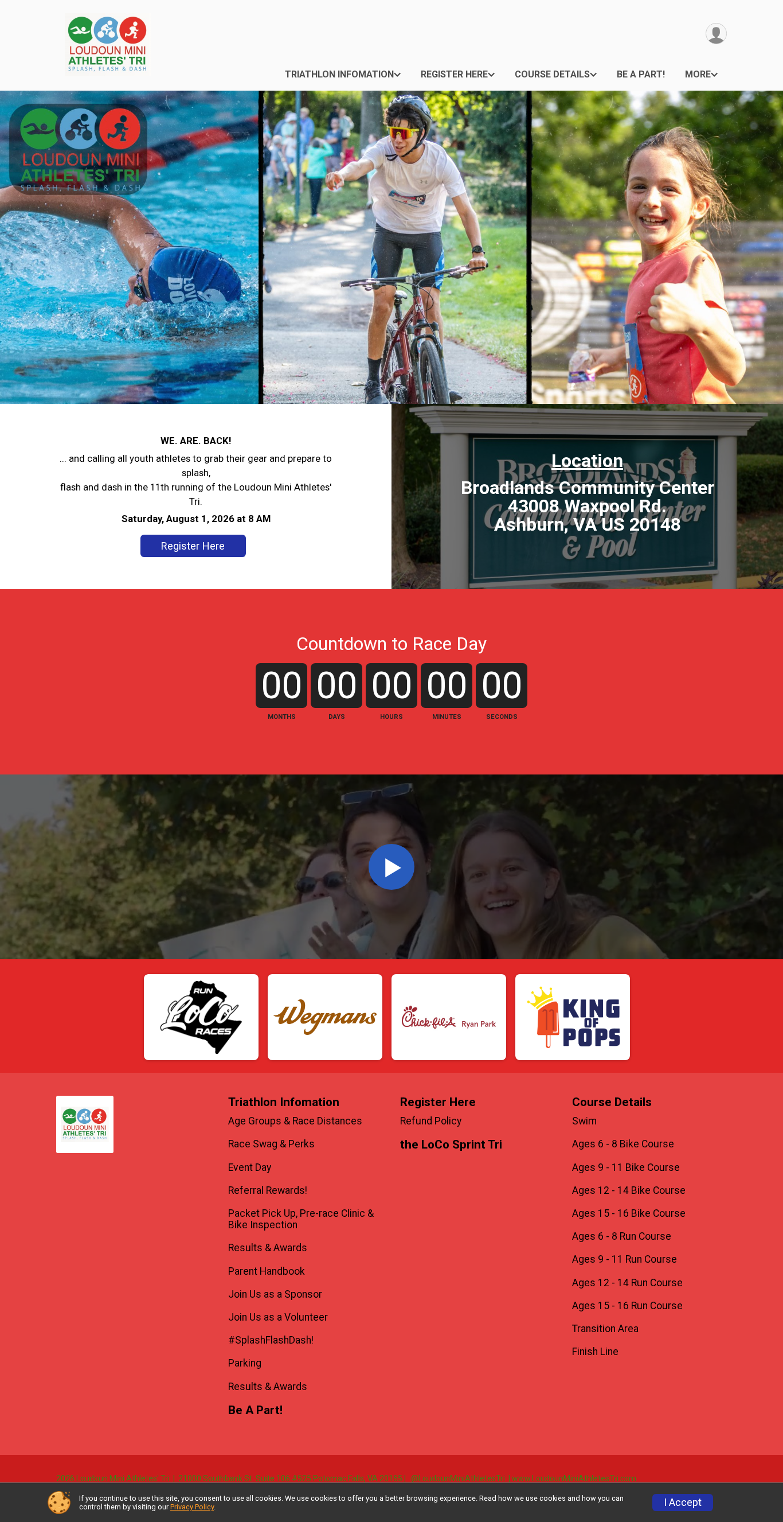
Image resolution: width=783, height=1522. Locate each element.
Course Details (552, 74)
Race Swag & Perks (271, 1144)
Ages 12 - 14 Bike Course (629, 1190)
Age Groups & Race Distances (295, 1121)
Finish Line (595, 1351)
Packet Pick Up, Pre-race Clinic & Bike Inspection (301, 1219)
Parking (244, 1363)
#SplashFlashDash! (271, 1340)
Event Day (249, 1167)
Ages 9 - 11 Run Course (624, 1259)
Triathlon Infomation (339, 74)
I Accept (683, 1502)
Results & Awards (267, 1248)
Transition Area (605, 1328)
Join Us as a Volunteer (278, 1317)
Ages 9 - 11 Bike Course (626, 1167)
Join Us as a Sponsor (275, 1294)
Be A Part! (641, 74)
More (698, 74)
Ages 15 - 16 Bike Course (629, 1213)
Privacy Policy (192, 1506)
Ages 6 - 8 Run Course (621, 1236)
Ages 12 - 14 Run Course (627, 1283)
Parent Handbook (266, 1271)
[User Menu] (716, 33)
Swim (584, 1121)
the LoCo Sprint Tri (451, 1144)
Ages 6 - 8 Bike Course (623, 1144)
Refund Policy (430, 1121)
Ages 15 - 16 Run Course (627, 1305)
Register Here (454, 74)
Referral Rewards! (267, 1190)
